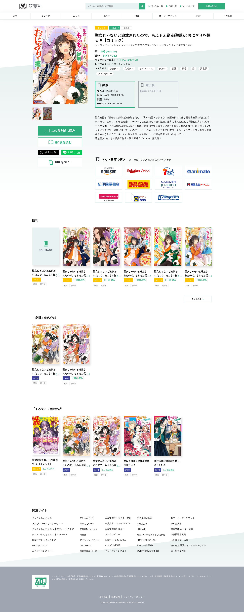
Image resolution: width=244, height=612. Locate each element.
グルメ (162, 68)
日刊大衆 (141, 529)
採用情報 (115, 597)
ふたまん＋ (142, 523)
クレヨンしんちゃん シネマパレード (49, 534)
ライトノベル (146, 68)
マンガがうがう (87, 518)
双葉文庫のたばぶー (114, 529)
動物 (184, 68)
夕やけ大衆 (176, 523)
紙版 (115, 28)
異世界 (203, 68)
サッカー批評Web (145, 545)
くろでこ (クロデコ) (127, 59)
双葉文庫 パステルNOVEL (117, 523)
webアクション (39, 545)
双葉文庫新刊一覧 (88, 551)
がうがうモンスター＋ (43, 551)
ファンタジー (105, 73)
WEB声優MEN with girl (148, 551)
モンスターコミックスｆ (119, 64)
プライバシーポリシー (134, 597)
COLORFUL (85, 545)
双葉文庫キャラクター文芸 (118, 518)
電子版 (126, 28)
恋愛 (174, 68)
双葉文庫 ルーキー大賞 (182, 529)
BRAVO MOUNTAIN (146, 540)
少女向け (114, 68)
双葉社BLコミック (88, 529)
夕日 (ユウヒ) (110, 55)
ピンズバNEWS (112, 545)
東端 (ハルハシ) (109, 51)
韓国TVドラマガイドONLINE (151, 535)
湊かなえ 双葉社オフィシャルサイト (188, 545)
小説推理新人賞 (178, 534)
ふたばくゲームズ (179, 540)
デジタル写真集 (144, 518)
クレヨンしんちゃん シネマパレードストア (53, 529)
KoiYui (83, 535)
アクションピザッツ (89, 540)
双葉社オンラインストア (44, 540)
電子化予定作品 (178, 551)
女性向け (129, 68)
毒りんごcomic (87, 523)
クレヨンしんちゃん (42, 518)
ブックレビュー (112, 534)
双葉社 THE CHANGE (115, 540)
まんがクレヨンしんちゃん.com (47, 523)
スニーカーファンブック (183, 518)
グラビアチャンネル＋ (116, 551)
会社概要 (103, 597)
